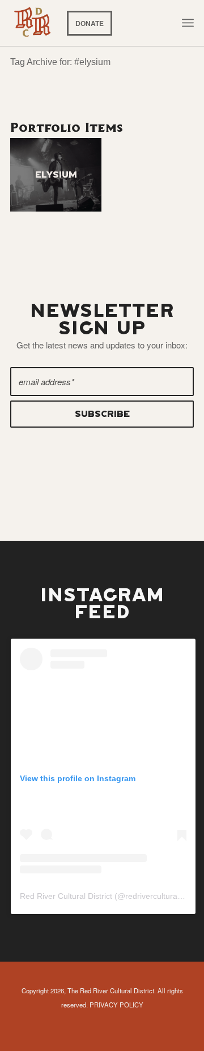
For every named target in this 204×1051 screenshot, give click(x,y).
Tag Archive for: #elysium (60, 62)
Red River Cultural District (66, 896)
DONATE (89, 23)
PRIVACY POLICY (116, 1004)
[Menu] (188, 22)
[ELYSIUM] (55, 175)
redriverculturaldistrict (163, 896)
